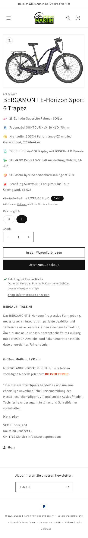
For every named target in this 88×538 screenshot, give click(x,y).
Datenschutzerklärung (70, 515)
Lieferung (22, 204)
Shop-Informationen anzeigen (28, 295)
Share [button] (11, 447)
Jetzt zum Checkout (44, 265)
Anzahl (7, 229)
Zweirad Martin (22, 515)
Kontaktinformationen (23, 522)
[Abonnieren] (68, 487)
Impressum (46, 522)
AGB (58, 522)
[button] (8, 18)
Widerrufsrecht (73, 522)
